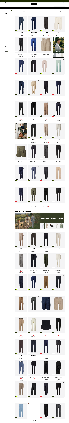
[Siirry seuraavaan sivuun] (64, 211)
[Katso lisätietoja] (21, 57)
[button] (57, 11)
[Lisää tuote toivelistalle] (26, 16)
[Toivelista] (62, 4)
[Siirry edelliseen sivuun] (60, 211)
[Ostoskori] (64, 4)
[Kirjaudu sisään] (58, 4)
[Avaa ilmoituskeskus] (60, 4)
